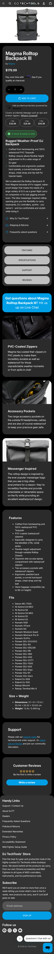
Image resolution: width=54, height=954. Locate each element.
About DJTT (8, 811)
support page (30, 737)
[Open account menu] (43, 3)
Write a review (27, 782)
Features (27, 250)
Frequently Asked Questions (16, 821)
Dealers (6, 816)
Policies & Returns (11, 826)
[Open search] (10, 3)
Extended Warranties (12, 831)
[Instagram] (10, 930)
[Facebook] (4, 930)
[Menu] (3, 3)
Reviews (27, 280)
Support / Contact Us (12, 805)
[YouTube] (20, 930)
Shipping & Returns (19, 225)
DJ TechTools (30, 946)
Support (27, 270)
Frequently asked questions (23, 232)
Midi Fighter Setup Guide (14, 847)
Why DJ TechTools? (19, 218)
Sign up (27, 915)
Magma (11, 64)
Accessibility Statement (14, 842)
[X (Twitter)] (15, 930)
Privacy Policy (9, 836)
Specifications (27, 260)
